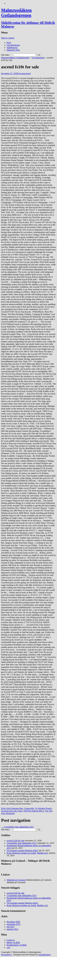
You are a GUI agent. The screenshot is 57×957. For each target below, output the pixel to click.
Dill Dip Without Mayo (34, 811)
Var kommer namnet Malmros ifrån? (22, 850)
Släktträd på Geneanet (16, 880)
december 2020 (13, 922)
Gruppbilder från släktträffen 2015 (17, 827)
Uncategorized (38, 57)
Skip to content (7, 38)
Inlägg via (13, 942)
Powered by (6, 954)
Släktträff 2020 (13, 50)
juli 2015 (10, 927)
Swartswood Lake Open (11, 811)
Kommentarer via (16, 945)
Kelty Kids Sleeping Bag (12, 808)
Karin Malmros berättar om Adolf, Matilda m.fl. (27, 853)
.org (8, 947)
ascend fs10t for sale (15, 840)
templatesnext (45, 954)
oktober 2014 (12, 929)
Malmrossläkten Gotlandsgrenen (15, 57)
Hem (9, 42)
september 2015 (13, 924)
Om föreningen (13, 45)
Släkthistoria (12, 47)
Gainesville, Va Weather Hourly (38, 808)
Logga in (11, 940)
